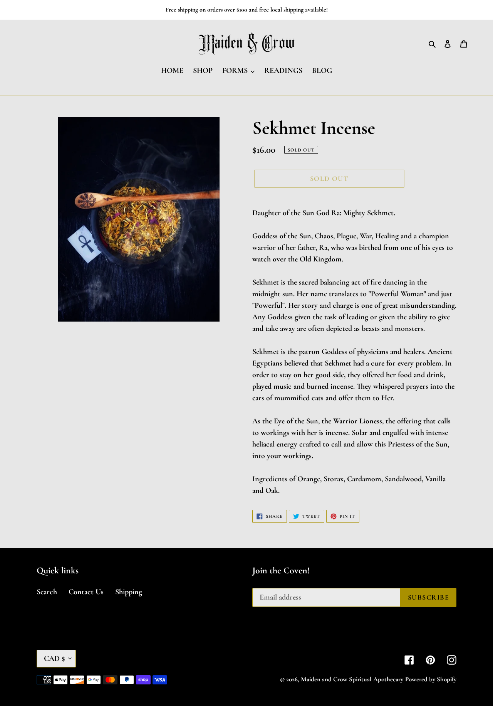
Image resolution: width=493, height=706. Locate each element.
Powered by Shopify (430, 679)
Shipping (128, 591)
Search (47, 591)
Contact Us (86, 591)
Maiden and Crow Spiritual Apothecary (352, 679)
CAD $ (54, 658)
